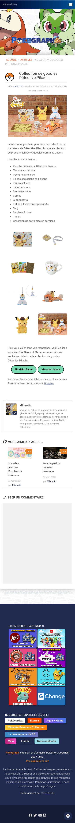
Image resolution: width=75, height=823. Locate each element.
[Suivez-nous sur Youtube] (40, 815)
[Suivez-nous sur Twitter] (35, 815)
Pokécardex (15, 720)
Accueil (11, 59)
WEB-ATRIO (48, 793)
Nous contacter (46, 741)
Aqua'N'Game (54, 720)
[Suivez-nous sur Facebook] (30, 815)
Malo (11, 741)
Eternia (34, 720)
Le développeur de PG (21, 734)
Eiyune (25, 741)
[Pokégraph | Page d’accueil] (37, 40)
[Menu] (70, 4)
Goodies (49, 383)
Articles (26, 59)
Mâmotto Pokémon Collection (26, 727)
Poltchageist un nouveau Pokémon (52, 467)
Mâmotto (18, 86)
